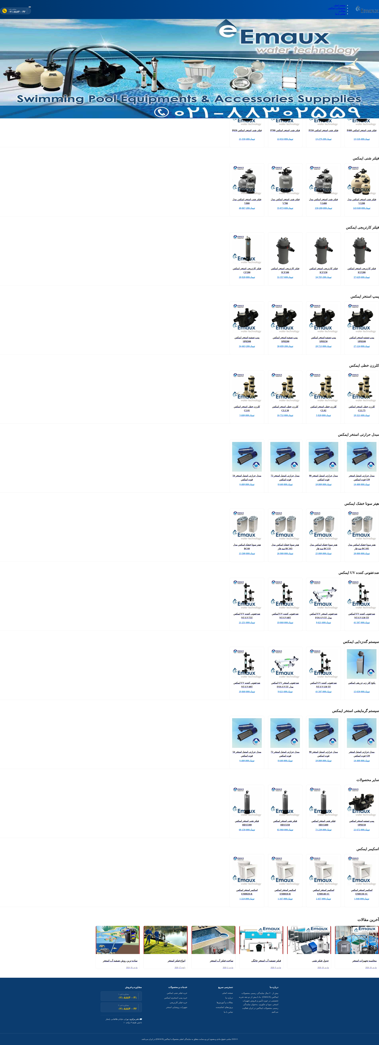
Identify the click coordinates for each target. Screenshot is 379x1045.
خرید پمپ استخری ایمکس (175, 998)
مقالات (342, 11)
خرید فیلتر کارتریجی (178, 1002)
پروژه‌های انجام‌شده (224, 1007)
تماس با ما (340, 13)
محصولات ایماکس (337, 8)
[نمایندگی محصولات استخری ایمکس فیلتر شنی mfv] (367, 9)
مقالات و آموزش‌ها (225, 1002)
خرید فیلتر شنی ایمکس (177, 993)
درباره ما (229, 998)
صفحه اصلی (340, 5)
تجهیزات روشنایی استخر (176, 1007)
